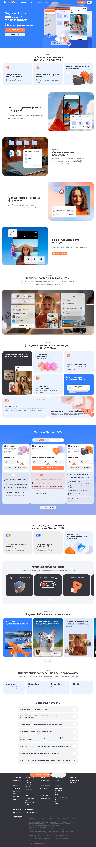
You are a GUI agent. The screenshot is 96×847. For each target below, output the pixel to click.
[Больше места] (28, 462)
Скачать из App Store (79, 687)
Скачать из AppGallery (12, 689)
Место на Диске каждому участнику (43, 457)
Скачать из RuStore (11, 691)
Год (56, 440)
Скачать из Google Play (12, 687)
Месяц (40, 440)
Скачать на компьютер (34, 687)
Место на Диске (9, 457)
